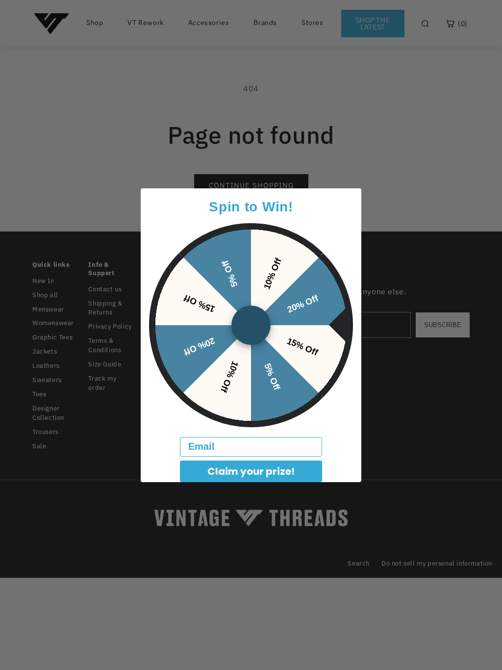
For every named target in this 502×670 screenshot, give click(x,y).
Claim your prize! (251, 471)
